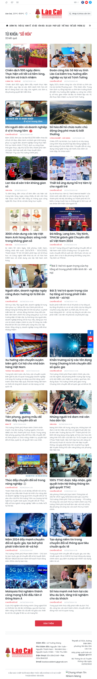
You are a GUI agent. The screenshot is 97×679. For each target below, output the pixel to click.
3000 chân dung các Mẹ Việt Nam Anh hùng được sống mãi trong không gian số (25, 237)
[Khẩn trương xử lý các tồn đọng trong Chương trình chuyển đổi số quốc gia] (71, 345)
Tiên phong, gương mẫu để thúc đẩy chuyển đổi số (23, 418)
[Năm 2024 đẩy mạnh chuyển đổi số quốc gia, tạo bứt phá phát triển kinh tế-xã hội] (26, 525)
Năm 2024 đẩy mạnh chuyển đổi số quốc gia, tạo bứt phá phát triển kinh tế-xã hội (24, 543)
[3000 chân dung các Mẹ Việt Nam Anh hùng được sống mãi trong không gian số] (26, 219)
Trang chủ (7, 26)
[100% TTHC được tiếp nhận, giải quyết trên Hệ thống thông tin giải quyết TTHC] (71, 465)
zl (90, 2)
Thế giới (73, 25)
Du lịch (48, 25)
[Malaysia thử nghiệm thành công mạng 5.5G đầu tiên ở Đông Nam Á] (26, 577)
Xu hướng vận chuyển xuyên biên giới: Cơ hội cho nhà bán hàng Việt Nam (24, 363)
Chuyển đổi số (56, 81)
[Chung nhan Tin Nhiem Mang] (79, 674)
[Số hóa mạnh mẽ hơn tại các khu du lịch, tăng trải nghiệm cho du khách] (71, 577)
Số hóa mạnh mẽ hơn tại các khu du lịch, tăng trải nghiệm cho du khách (69, 595)
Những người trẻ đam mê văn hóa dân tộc (69, 418)
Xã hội (34, 25)
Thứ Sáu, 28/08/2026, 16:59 (6, 2)
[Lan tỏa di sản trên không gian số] (26, 168)
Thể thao (65, 25)
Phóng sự (81, 25)
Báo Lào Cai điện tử (48, 13)
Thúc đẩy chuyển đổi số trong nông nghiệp (25, 482)
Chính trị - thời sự (16, 25)
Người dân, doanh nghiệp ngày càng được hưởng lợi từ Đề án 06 (26, 294)
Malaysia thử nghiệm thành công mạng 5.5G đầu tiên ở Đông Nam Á (23, 595)
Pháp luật (56, 25)
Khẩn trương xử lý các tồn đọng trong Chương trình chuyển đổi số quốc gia (71, 363)
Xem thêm (48, 623)
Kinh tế (28, 25)
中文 (78, 2)
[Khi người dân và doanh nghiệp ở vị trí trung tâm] (26, 112)
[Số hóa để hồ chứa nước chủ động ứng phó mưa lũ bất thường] (71, 112)
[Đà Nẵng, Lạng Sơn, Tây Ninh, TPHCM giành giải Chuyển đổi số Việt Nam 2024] (71, 219)
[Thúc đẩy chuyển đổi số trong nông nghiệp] (26, 465)
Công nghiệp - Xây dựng (60, 138)
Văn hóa (41, 25)
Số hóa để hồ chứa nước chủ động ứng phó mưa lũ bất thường (69, 130)
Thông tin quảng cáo (14, 371)
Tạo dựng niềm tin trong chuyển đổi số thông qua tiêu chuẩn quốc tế (69, 543)
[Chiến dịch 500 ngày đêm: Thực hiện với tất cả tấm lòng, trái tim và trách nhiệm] (26, 55)
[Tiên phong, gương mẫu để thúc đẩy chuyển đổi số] (26, 402)
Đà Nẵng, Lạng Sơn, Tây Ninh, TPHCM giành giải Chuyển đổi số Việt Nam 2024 (69, 237)
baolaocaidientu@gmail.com (55, 662)
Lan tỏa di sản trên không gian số (25, 184)
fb (82, 2)
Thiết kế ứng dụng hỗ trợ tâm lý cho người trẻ (71, 184)
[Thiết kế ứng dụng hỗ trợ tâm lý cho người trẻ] (71, 168)
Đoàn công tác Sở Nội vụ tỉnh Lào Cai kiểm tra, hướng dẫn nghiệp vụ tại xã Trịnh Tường (69, 74)
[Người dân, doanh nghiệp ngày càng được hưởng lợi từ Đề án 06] (26, 276)
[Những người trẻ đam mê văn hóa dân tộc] (71, 402)
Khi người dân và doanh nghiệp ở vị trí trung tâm (26, 129)
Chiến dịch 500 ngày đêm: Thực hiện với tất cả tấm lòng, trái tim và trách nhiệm (25, 74)
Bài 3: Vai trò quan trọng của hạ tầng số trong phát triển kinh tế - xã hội (69, 294)
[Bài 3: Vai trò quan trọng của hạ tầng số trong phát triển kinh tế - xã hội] (71, 276)
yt (86, 2)
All (90, 26)
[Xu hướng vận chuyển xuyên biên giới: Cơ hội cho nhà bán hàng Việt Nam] (26, 345)
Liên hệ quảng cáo (17, 2)
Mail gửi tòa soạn (12, 2)
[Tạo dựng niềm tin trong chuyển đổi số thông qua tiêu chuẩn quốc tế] (71, 525)
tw (90, 351)
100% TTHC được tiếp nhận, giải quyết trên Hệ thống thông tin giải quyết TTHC (70, 484)
